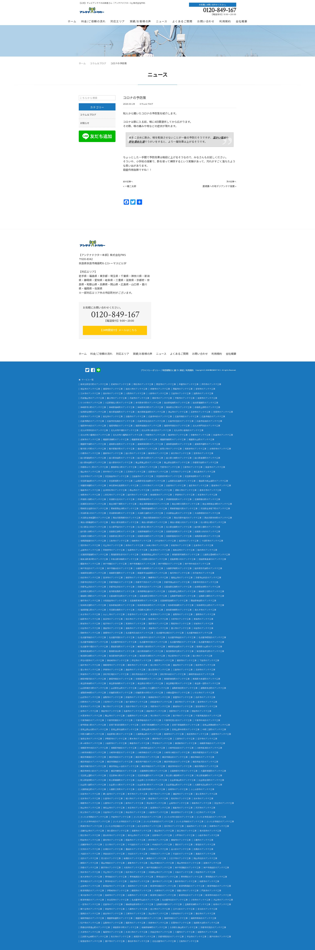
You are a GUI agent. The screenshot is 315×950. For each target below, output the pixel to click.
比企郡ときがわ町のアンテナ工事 (152, 780)
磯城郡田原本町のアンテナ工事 (139, 904)
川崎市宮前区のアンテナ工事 (181, 748)
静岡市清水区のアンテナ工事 (201, 674)
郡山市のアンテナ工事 (139, 490)
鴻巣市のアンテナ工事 (201, 803)
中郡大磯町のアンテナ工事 (92, 734)
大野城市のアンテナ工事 (182, 913)
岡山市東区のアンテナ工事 (162, 863)
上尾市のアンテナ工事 (179, 803)
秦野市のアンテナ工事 (162, 739)
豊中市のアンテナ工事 (162, 881)
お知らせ (84, 123)
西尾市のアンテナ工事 (181, 624)
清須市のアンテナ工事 (160, 614)
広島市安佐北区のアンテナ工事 (151, 421)
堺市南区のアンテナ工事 (116, 877)
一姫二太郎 (130, 186)
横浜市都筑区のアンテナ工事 (205, 752)
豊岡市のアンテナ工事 (113, 389)
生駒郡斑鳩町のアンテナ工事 (197, 904)
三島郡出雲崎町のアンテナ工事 (216, 554)
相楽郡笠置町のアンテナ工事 (122, 573)
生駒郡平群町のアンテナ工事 (183, 596)
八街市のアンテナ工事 (113, 702)
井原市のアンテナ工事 (90, 416)
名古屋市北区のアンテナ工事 (175, 900)
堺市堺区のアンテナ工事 (191, 877)
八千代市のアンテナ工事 (152, 485)
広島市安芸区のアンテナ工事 (181, 421)
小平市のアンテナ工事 (185, 835)
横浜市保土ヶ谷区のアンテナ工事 (123, 766)
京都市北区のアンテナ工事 (149, 587)
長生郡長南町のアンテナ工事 (93, 683)
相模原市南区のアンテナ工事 (212, 743)
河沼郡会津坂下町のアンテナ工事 (215, 508)
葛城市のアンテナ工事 (221, 485)
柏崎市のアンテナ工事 (141, 541)
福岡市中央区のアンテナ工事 (93, 426)
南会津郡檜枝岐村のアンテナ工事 (154, 504)
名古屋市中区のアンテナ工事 (123, 642)
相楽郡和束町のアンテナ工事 (93, 573)
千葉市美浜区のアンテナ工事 (208, 716)
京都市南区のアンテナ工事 (121, 582)
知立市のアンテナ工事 (135, 619)
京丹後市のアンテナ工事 (203, 573)
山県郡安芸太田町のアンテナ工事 (150, 481)
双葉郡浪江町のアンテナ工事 (122, 536)
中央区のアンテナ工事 (162, 844)
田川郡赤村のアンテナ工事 (121, 462)
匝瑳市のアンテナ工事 (135, 697)
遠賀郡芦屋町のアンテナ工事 (207, 444)
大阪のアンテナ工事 (184, 872)
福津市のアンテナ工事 (178, 435)
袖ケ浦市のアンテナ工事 (136, 702)
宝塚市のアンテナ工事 (205, 389)
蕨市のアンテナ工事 (134, 803)
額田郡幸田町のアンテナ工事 (203, 600)
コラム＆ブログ (146, 103)
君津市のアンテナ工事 (90, 706)
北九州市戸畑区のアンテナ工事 (124, 430)
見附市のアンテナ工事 (90, 545)
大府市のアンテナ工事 (181, 619)
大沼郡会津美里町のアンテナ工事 (95, 518)
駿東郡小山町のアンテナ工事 (209, 647)
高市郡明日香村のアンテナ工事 (151, 591)
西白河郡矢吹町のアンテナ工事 (218, 518)
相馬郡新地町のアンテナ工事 (207, 536)
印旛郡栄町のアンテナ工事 (121, 693)
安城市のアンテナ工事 (203, 624)
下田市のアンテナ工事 (209, 660)
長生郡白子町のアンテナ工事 (150, 683)
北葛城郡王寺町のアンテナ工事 (153, 596)
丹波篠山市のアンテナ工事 (92, 398)
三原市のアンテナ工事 (192, 467)
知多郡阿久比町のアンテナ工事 (210, 605)
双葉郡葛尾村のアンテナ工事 (179, 536)
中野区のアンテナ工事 (160, 854)
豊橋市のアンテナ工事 (113, 633)
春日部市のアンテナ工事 (182, 812)
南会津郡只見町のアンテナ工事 (186, 504)
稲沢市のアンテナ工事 (113, 624)
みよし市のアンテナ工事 (114, 614)
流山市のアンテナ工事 (158, 913)
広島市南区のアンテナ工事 (213, 416)
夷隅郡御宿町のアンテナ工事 (177, 679)
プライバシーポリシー (150, 370)
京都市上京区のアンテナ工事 (93, 587)
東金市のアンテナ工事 (111, 711)
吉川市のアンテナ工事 (160, 909)
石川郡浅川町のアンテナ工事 (150, 527)
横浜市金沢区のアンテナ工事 (205, 762)
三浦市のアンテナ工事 (185, 739)
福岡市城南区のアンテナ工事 (148, 426)
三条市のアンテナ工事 (119, 541)
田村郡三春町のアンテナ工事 (207, 527)
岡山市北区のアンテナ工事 (205, 858)
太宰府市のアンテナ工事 (220, 449)
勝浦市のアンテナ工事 (183, 706)
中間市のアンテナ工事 (155, 435)
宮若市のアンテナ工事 (203, 453)
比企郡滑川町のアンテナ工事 (150, 785)
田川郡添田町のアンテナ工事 (122, 458)
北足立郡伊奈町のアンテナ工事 (151, 789)
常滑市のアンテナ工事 (135, 624)
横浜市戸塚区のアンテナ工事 (148, 762)
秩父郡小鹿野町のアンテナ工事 (180, 775)
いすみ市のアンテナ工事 (203, 693)
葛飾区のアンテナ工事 (90, 913)
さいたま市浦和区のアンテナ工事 (158, 821)
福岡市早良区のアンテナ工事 (177, 426)
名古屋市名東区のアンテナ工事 (170, 633)
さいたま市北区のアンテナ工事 (147, 817)
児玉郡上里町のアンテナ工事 (93, 775)
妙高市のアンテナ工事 (181, 545)
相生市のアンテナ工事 (90, 389)
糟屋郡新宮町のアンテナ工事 (144, 439)
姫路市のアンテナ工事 (90, 564)
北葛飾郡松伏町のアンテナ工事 (153, 771)
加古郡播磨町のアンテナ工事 (205, 403)
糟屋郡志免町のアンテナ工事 (148, 918)
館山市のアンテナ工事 (115, 716)
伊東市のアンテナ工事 (113, 670)
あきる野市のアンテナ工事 (149, 826)
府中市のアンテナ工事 (113, 472)
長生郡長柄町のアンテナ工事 (122, 683)
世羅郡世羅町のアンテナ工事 (93, 485)
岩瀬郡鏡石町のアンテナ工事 (207, 499)
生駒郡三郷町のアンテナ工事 (211, 596)
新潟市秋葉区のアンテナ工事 (163, 886)
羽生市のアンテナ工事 (224, 803)
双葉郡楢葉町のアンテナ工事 (150, 531)
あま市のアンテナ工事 (90, 614)
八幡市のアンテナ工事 (185, 932)
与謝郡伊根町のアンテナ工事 (179, 568)
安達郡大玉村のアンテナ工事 (122, 499)
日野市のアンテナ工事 (162, 835)
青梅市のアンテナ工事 (181, 840)
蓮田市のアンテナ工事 (183, 794)
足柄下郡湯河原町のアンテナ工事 (123, 725)
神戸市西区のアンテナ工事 (170, 564)
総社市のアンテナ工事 (113, 416)
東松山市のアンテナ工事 (114, 808)
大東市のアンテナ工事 (164, 890)
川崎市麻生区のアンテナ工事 (152, 748)
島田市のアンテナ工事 (135, 670)
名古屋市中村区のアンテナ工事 (153, 642)
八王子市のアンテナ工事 (180, 858)
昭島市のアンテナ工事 (135, 840)
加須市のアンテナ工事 (160, 808)
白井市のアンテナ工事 (205, 697)
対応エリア (117, 21)
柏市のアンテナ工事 (222, 904)
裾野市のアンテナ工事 (187, 660)
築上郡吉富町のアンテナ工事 (177, 462)
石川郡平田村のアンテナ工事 (122, 527)
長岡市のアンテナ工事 (137, 886)
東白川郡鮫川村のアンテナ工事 (184, 522)
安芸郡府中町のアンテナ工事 (169, 476)
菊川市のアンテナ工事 (202, 656)
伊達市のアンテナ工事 (185, 495)
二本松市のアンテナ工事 (114, 495)
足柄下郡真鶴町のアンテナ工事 (155, 725)
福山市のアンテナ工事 (90, 472)
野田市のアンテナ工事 (201, 711)
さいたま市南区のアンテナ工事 (220, 821)
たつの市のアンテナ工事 (91, 403)
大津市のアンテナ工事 (90, 932)
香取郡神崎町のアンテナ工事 (93, 693)
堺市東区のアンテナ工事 (91, 881)
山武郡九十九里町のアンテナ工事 (154, 688)
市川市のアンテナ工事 (160, 716)
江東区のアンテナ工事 (158, 849)
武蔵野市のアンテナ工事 (91, 844)
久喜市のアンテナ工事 (113, 798)
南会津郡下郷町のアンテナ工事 (122, 504)
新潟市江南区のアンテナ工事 (163, 895)
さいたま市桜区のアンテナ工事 (126, 821)
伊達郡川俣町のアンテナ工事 (93, 499)
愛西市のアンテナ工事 (183, 614)
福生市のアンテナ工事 (164, 831)
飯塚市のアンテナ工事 (158, 453)
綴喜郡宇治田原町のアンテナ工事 (152, 573)
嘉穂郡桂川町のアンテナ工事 (123, 467)
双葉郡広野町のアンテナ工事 (122, 531)
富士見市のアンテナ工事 (206, 794)
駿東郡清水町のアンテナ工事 (122, 651)
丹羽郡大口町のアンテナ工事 (150, 610)
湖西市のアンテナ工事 (164, 660)
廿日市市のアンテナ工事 (91, 476)
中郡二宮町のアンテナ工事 (214, 729)
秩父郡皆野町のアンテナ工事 (93, 780)
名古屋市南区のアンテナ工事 (93, 637)
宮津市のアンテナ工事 (113, 577)
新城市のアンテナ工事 (90, 624)
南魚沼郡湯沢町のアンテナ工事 (94, 559)
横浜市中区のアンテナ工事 (180, 766)
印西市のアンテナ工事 (90, 702)
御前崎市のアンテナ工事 (118, 660)
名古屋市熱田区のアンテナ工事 (182, 637)
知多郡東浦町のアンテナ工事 (181, 605)
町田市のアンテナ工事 (90, 840)
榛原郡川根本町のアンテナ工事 (151, 647)
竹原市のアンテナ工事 (170, 467)
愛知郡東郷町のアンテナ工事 (179, 610)
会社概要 (241, 21)
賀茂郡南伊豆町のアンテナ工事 (210, 651)
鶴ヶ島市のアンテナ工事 (114, 794)
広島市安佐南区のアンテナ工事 (121, 421)
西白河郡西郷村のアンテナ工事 (126, 518)
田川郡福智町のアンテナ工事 (93, 458)
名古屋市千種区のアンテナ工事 (94, 647)
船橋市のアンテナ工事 (137, 716)
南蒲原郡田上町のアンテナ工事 (155, 554)
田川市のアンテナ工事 (135, 453)
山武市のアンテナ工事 (90, 697)
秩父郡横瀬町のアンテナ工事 (122, 780)
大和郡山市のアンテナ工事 (160, 872)
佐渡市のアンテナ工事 (137, 550)
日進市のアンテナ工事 (176, 485)
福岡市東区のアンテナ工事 (176, 918)
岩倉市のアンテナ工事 (113, 904)
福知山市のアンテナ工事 (182, 577)
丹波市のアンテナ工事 (139, 398)
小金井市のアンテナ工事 (208, 835)
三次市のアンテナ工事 (135, 472)
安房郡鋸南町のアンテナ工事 (148, 679)
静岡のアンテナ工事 (89, 863)
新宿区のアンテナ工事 (205, 844)
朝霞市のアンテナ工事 (90, 803)
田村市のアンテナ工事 (137, 495)
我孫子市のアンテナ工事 (136, 706)
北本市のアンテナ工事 (90, 798)
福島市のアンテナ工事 (90, 490)
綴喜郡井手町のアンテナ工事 (125, 927)
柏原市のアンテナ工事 (209, 881)
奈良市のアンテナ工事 (158, 923)
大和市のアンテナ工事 (133, 867)
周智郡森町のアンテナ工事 (123, 647)
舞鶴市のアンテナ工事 (158, 577)
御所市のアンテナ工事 (90, 600)
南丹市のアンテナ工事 (180, 573)
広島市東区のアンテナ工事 (187, 416)
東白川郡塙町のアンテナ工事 (154, 522)
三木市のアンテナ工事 (90, 393)
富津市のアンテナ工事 (207, 702)
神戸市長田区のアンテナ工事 (216, 867)
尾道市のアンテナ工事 (215, 467)
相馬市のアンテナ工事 (90, 495)
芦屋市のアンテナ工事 (189, 384)
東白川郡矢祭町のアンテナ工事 (124, 522)
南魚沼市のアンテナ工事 (184, 550)
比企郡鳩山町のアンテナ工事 (183, 780)
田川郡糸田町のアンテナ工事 (93, 462)
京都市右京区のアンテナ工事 (93, 582)
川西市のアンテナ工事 (135, 393)
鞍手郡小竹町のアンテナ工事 (93, 449)
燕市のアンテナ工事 (134, 545)
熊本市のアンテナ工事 (90, 872)
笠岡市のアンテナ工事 (223, 412)
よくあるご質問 (182, 21)
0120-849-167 (219, 10)
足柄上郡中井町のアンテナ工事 (186, 729)
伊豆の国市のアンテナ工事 (92, 660)
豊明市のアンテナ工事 (205, 614)
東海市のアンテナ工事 (203, 619)
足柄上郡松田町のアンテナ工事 (124, 729)
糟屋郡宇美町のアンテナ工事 (93, 444)
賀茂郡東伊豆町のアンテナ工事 (122, 656)
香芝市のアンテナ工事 (198, 485)
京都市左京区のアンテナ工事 (122, 587)
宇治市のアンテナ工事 (196, 937)
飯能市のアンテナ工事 (183, 808)
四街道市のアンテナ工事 (161, 702)
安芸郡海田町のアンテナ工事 (93, 481)
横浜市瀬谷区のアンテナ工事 (175, 757)
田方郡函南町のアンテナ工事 (150, 651)
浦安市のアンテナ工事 (185, 702)
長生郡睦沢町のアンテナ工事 (179, 683)
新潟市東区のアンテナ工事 (92, 900)
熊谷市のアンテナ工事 (135, 812)
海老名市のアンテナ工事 (91, 739)
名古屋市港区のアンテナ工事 (122, 637)
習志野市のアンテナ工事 (206, 706)
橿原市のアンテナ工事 (135, 923)
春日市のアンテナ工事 (205, 913)
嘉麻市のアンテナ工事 (113, 453)
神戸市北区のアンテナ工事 (92, 568)
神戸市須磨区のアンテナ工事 (187, 867)
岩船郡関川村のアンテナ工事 (183, 559)
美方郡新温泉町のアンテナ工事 (151, 412)
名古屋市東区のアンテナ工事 (211, 642)
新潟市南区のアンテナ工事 (219, 886)
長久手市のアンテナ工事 (205, 610)
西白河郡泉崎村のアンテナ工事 (157, 518)
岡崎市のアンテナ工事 (90, 633)
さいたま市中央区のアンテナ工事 (95, 821)
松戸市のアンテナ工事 (90, 923)
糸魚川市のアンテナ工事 (157, 545)
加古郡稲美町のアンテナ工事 (177, 403)
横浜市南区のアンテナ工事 (153, 766)
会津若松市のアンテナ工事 (115, 490)
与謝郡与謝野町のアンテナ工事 (149, 568)
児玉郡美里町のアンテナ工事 (150, 775)
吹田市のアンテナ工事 (205, 872)
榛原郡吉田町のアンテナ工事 (181, 647)
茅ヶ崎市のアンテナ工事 (91, 743)
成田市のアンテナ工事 (156, 711)
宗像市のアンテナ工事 (200, 435)
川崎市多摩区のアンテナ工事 (93, 752)
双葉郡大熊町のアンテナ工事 (93, 536)
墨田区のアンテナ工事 (135, 849)
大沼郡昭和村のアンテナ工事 (207, 513)
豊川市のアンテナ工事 (181, 628)
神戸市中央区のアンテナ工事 (197, 564)
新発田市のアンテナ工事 (114, 886)
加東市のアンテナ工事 (207, 398)
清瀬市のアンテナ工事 (141, 831)
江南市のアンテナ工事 (189, 941)
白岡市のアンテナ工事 (178, 789)
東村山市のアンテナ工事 (138, 835)
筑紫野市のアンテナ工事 (195, 449)
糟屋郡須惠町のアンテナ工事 (116, 439)
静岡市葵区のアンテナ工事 (121, 679)
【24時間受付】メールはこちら (118, 330)
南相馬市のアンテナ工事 (161, 495)
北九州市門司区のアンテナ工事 (206, 426)
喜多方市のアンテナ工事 (210, 490)
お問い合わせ (205, 21)
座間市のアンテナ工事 (221, 734)
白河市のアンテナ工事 (162, 490)
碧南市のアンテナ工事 (135, 628)
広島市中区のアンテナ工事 (160, 416)
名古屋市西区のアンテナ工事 (183, 642)
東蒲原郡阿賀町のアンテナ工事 (186, 554)
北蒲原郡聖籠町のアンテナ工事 (94, 554)
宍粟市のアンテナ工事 (185, 398)
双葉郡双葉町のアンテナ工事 (150, 536)
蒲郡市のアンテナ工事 (158, 624)
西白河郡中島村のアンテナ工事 (187, 518)
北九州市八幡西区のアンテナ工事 (127, 435)
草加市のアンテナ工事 (115, 909)
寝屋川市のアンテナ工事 (188, 890)
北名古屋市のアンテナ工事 (164, 941)
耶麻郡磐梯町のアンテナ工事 (154, 508)
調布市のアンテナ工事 (113, 840)
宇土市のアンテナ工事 (113, 872)
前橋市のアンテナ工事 (137, 895)
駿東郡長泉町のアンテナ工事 (93, 651)
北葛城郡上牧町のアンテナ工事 (182, 591)
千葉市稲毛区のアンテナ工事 (148, 720)
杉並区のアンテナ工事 (183, 854)
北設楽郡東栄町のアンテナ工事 (143, 600)
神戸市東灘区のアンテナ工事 (142, 564)
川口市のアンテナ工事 (205, 812)
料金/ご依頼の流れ (93, 21)
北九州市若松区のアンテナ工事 (94, 430)
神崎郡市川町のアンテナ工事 (93, 407)
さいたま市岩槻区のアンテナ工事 (120, 826)
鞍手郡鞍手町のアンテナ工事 (122, 449)
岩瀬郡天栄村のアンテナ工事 (93, 504)
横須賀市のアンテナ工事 (186, 743)
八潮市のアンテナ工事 (137, 909)
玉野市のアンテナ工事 (200, 412)
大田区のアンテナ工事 (90, 854)
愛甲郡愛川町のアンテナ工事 (93, 725)
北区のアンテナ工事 (89, 858)
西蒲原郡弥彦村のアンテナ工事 (124, 554)
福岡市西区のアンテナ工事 (121, 426)
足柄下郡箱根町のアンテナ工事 (186, 725)
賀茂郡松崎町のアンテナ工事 (93, 656)
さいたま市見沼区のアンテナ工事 (211, 817)
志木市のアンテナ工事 (203, 798)
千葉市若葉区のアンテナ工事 (120, 720)
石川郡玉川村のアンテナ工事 (93, 527)
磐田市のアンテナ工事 (183, 665)
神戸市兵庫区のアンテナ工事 (159, 867)
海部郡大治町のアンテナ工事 (206, 923)
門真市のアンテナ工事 (211, 890)
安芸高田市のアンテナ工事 (117, 476)
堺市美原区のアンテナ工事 (141, 877)
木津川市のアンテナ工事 (136, 932)
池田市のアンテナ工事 (139, 881)
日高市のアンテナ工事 (90, 794)
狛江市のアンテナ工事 (187, 831)
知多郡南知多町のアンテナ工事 (151, 605)
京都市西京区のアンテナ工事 (171, 937)
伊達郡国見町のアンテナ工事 (179, 499)
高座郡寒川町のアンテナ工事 (120, 734)
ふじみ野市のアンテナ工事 (202, 789)
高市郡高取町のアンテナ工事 (122, 591)
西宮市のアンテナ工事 (166, 384)
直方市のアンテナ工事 (181, 453)
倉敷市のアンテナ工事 (137, 863)
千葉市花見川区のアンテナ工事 (178, 720)
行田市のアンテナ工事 (113, 812)
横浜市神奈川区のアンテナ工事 (94, 771)
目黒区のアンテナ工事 (203, 849)
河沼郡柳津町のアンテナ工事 (122, 513)
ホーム (72, 21)
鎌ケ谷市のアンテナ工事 (91, 909)
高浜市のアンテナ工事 (113, 619)
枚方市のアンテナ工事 (121, 937)
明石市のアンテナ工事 (143, 384)
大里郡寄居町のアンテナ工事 (213, 771)
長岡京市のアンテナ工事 (144, 937)
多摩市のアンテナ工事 (219, 826)
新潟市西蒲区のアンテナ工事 (191, 886)
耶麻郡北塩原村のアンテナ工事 (94, 508)
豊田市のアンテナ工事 (113, 628)
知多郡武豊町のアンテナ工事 (93, 605)
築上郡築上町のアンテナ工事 (148, 462)
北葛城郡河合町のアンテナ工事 (122, 596)
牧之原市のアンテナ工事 (179, 656)
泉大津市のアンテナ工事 (91, 877)
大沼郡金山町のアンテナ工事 (179, 513)
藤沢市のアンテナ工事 (111, 867)
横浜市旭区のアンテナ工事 (92, 762)
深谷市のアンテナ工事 (156, 803)
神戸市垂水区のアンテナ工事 (120, 568)
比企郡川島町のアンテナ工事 (93, 785)
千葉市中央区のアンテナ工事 (207, 720)
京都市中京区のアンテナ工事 (205, 582)
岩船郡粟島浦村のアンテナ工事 (212, 559)
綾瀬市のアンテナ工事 (174, 734)
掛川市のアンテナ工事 (160, 665)
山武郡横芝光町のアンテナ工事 (94, 688)
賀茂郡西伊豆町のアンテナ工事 (180, 651)
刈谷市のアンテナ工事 (90, 628)
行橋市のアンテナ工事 (90, 453)
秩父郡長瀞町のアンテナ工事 (209, 775)
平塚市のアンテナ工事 (162, 743)
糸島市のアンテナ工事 (223, 435)
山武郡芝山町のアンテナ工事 (123, 688)
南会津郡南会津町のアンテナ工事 (217, 504)
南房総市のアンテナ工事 (159, 697)
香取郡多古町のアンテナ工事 (213, 688)
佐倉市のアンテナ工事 (133, 711)
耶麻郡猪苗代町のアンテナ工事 (184, 508)
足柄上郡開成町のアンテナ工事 (216, 725)
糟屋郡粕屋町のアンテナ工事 (120, 918)
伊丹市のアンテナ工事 (211, 384)
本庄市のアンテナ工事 (137, 808)
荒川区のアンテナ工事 (111, 858)
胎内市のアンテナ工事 (207, 550)
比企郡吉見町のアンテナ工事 (211, 780)
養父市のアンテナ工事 (117, 398)
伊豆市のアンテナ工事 (141, 660)
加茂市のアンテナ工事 (189, 541)
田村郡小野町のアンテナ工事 (93, 531)
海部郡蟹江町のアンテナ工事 (93, 610)
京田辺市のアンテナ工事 (161, 932)
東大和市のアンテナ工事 (210, 831)
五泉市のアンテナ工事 (203, 545)
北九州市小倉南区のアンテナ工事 (188, 430)
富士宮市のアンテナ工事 (159, 670)
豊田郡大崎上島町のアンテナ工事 (213, 481)
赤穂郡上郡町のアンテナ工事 (207, 407)
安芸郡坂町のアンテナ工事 (121, 481)
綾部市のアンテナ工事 (135, 577)
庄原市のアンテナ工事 (158, 472)
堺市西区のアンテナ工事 (216, 877)
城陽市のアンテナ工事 (207, 932)
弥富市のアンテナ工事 (137, 614)
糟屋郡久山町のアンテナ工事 (201, 439)
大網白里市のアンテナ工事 (178, 693)
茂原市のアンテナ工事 (179, 711)
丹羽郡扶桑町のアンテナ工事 (122, 610)
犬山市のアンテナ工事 (223, 900)
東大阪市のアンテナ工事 (91, 895)
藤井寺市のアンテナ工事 (186, 881)
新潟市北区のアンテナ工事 (190, 895)
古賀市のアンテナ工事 (90, 439)
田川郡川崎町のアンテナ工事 (179, 458)
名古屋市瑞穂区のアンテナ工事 (94, 642)
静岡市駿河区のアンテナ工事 (93, 679)
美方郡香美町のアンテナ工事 (122, 412)
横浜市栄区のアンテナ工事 (147, 757)
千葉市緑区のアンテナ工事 (92, 720)
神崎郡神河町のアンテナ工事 (150, 407)
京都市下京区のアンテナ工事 (148, 582)
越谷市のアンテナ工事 (113, 913)
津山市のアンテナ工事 (178, 412)
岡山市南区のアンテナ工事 (113, 863)
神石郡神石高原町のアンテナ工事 (123, 485)
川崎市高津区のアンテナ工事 (209, 748)
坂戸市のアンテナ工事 (160, 794)
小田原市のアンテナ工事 (116, 743)
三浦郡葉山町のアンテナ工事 (148, 734)
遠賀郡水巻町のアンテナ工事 (122, 444)
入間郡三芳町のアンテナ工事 (122, 789)
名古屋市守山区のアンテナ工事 (145, 900)
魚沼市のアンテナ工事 (160, 550)
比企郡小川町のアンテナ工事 (122, 785)
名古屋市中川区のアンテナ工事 (151, 637)
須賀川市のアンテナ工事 (186, 490)
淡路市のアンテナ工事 (135, 416)
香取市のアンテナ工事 (113, 697)
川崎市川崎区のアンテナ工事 (177, 752)
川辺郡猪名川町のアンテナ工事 (119, 403)
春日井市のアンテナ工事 (138, 941)
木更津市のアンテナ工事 (91, 716)
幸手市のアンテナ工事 (137, 794)
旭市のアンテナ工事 (89, 711)
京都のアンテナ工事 (89, 867)
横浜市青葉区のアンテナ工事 (93, 757)
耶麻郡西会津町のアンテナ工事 (124, 508)
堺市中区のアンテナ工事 (116, 881)
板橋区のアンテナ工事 (133, 858)
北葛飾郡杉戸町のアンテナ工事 (184, 771)
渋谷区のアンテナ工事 (137, 854)
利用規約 (225, 21)
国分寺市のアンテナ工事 (114, 835)
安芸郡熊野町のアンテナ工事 (197, 476)
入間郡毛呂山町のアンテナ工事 (208, 785)
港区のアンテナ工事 (184, 844)
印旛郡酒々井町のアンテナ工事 (149, 693)
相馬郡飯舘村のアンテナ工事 (93, 541)
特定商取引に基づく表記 (173, 370)
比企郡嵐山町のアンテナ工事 (179, 785)
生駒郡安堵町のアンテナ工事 (169, 904)
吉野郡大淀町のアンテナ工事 (93, 591)
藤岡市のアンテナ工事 (141, 890)
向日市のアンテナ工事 (90, 577)
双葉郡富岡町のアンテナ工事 (179, 531)
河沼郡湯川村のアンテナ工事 (93, 513)
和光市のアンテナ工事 (181, 798)
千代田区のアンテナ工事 (138, 844)
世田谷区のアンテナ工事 (114, 854)
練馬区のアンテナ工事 (156, 858)
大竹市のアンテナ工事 (181, 472)
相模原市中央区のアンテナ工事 (94, 748)
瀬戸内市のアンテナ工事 (220, 937)
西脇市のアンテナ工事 (183, 389)
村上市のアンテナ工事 (113, 545)
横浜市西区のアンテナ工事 (206, 766)
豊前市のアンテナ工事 (147, 449)
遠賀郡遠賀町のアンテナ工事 (179, 444)
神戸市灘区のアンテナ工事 (115, 564)
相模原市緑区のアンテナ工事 (123, 748)
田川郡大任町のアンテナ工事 (150, 458)
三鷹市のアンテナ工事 (203, 840)
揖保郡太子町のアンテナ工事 (179, 407)
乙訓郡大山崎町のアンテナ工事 (94, 937)
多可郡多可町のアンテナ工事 (148, 403)
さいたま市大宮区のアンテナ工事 (179, 817)
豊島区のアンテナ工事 (205, 854)
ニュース (161, 21)
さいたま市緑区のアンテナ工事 (189, 821)
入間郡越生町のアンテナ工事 (93, 789)
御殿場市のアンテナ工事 (114, 665)
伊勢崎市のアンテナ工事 (118, 890)
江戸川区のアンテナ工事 (184, 909)
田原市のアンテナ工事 (90, 619)
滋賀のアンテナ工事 (212, 863)
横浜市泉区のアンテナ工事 (121, 757)
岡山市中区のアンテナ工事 (188, 863)
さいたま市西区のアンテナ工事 (94, 817)
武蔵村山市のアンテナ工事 (92, 831)
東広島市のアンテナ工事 (204, 472)
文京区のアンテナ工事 (90, 849)
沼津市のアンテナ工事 (205, 670)
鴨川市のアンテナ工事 (113, 706)
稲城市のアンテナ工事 (196, 826)
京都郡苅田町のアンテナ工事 (205, 462)
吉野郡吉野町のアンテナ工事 (207, 587)
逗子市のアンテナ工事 (207, 739)
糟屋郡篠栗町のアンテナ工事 (173, 439)
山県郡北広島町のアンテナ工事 (182, 481)
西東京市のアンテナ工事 (91, 826)
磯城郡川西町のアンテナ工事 (93, 596)
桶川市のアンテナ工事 (135, 798)
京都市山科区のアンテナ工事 (208, 577)
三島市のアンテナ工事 (183, 670)
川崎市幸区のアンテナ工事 (149, 752)
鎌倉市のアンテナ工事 (139, 743)
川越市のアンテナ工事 (158, 812)
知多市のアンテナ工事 (158, 619)
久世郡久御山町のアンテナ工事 (184, 927)
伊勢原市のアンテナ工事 (116, 739)
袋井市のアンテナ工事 (90, 665)
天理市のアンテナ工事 (181, 923)
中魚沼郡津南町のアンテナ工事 (124, 559)
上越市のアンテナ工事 (90, 550)
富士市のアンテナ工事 (90, 670)
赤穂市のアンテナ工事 (160, 389)
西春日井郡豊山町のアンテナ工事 (95, 927)
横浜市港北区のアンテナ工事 (177, 762)
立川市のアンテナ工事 (115, 844)
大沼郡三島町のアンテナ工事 (150, 513)
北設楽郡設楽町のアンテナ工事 (174, 600)
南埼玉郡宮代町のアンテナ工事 (94, 384)
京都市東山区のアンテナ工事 (177, 582)
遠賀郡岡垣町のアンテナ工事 (150, 444)
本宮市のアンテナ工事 (207, 495)
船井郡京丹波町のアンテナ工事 (208, 568)
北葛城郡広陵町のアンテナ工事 (178, 587)
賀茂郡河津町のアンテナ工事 (152, 656)
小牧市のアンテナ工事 (200, 900)
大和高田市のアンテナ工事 (115, 600)
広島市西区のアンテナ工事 (92, 421)
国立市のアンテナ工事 (90, 835)
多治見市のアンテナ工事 (118, 900)
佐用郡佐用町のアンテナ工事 (93, 412)
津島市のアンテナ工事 (158, 628)
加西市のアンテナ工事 (203, 393)
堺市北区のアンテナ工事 (167, 877)
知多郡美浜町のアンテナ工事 (122, 605)
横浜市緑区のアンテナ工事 (202, 757)
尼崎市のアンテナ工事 (121, 384)
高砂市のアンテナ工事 (113, 393)
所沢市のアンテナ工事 (205, 808)
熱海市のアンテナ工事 (90, 674)
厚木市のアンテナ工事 (139, 739)
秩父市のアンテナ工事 (90, 812)
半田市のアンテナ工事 (203, 628)
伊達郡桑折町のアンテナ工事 (150, 499)
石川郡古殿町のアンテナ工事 (179, 527)
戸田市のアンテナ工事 (121, 817)
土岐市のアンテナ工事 (90, 886)
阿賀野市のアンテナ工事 (114, 550)
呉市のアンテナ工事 (148, 467)
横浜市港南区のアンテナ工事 (120, 762)
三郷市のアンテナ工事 (135, 913)
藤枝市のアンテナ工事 (137, 665)
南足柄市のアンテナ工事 (197, 734)
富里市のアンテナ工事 (183, 697)
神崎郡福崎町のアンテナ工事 (122, 407)
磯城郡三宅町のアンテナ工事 (211, 591)
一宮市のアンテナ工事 (90, 904)
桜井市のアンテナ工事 (135, 872)
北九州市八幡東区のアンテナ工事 (95, 435)
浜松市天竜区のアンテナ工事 (116, 674)
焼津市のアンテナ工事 (205, 665)
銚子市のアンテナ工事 (183, 716)
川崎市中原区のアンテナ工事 (122, 752)
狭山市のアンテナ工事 (90, 808)
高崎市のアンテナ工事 (115, 895)
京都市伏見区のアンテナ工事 (213, 927)
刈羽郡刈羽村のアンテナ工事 (154, 559)
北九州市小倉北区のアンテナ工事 (156, 430)
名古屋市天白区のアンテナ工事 (139, 633)
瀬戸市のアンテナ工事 (115, 941)
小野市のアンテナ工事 (158, 393)
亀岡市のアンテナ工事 (113, 932)
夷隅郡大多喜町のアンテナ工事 (206, 679)
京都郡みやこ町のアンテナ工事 (94, 467)
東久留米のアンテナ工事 (118, 831)
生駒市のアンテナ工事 (113, 923)
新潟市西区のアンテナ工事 (92, 890)
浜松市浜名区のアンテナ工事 (144, 674)
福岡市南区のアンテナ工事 (92, 918)
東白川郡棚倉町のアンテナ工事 (94, 522)
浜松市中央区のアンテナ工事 (173, 674)
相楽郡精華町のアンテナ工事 (154, 927)
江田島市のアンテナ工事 (142, 476)
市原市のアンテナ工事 (160, 706)
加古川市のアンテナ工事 (136, 389)
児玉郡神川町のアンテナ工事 (122, 775)
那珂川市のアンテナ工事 (171, 449)
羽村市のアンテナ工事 (174, 826)
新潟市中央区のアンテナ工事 (218, 895)
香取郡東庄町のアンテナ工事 (185, 688)
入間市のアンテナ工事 (113, 803)
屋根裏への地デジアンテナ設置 (219, 186)
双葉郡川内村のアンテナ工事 (207, 531)
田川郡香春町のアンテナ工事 (207, 458)
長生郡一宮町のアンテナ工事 (207, 683)
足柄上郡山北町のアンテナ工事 (94, 729)
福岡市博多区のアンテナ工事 (203, 918)
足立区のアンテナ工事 (207, 909)
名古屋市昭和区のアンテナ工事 (212, 637)
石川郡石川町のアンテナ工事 (213, 522)
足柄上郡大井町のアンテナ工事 (155, 729)
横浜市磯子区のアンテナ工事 (93, 766)
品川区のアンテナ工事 (181, 849)
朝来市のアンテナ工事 (162, 398)
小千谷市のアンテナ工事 (165, 541)
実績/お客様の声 (140, 21)
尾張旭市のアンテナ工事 (91, 941)
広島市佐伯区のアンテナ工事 (209, 421)
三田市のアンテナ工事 (181, 393)
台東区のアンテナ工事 (113, 849)
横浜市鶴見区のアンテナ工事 (123, 771)
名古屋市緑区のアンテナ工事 (199, 633)
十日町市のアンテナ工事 (212, 541)
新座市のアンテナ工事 (158, 798)
